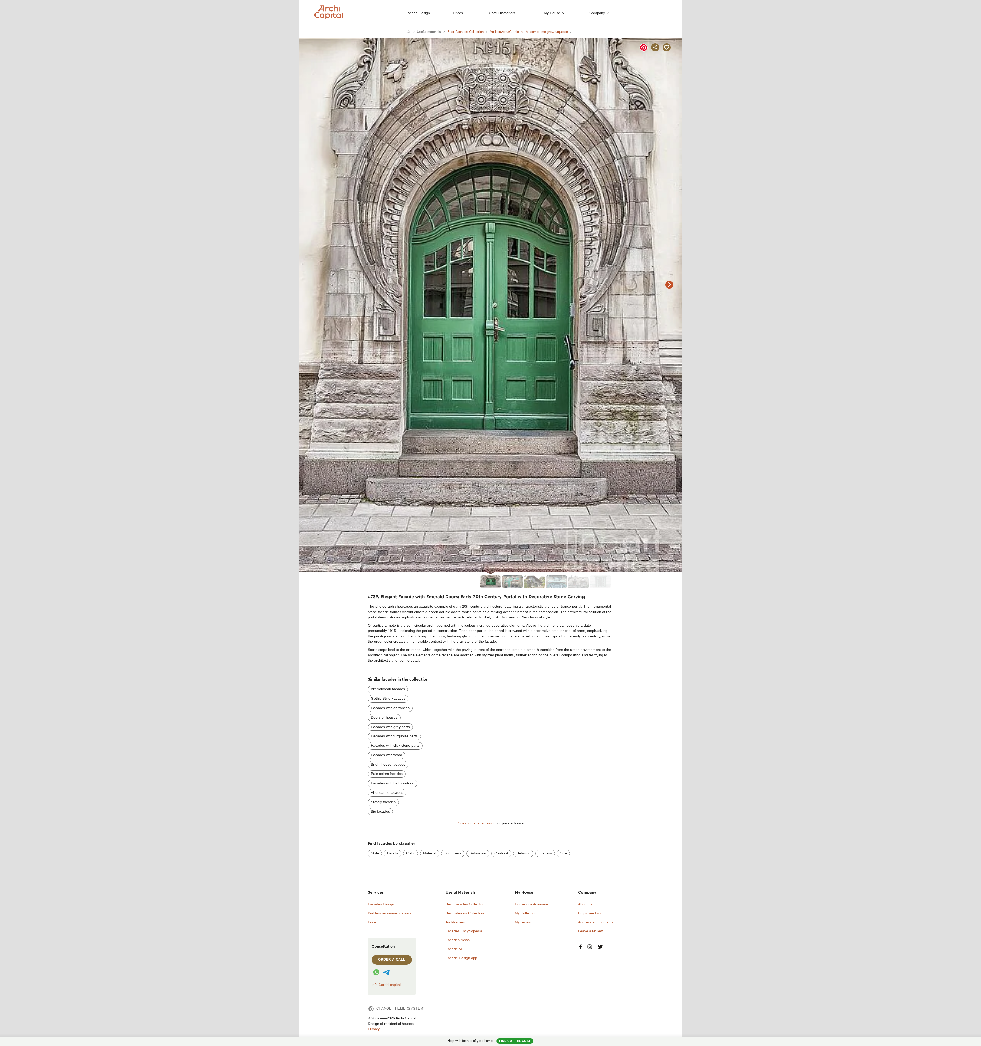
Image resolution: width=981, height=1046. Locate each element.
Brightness (452, 853)
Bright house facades (388, 764)
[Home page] (328, 18)
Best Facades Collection (465, 904)
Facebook (580, 947)
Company (597, 13)
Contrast (501, 853)
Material (429, 853)
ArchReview (455, 922)
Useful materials (502, 13)
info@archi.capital (386, 985)
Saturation (478, 853)
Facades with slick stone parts (395, 745)
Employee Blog (590, 913)
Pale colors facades (387, 774)
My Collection (525, 913)
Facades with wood (386, 755)
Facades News (458, 940)
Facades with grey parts (390, 727)
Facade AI (454, 949)
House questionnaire (531, 904)
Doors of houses (384, 717)
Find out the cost (515, 1040)
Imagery (545, 853)
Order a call (391, 959)
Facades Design (381, 904)
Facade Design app (461, 958)
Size (563, 853)
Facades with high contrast (392, 783)
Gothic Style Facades (388, 698)
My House (552, 13)
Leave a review (590, 931)
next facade (669, 285)
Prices (458, 13)
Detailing (523, 853)
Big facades (380, 811)
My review (523, 922)
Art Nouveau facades (388, 689)
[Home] (408, 32)
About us (585, 904)
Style (375, 853)
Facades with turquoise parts (394, 736)
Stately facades (383, 802)
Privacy (374, 1029)
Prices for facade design (475, 823)
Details (392, 853)
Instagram (589, 947)
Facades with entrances (390, 708)
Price (372, 922)
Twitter (600, 947)
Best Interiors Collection (465, 913)
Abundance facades (387, 792)
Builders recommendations (389, 913)
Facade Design (417, 13)
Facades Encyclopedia (464, 931)
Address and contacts (595, 922)
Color (410, 853)
